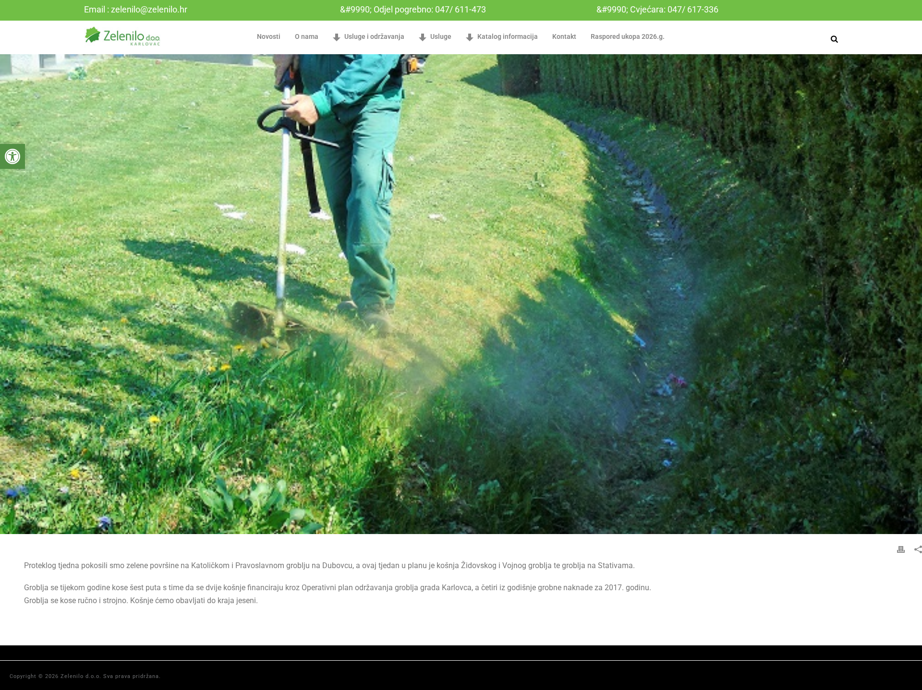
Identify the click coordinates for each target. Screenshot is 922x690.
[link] (12, 156)
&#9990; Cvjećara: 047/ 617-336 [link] (657, 9)
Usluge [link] (440, 36)
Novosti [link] (268, 36)
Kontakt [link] (564, 36)
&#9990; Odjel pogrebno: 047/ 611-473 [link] (413, 9)
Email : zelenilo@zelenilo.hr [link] (135, 9)
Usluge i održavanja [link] (374, 36)
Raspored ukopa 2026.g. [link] (628, 36)
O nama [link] (306, 36)
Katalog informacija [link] (507, 36)
